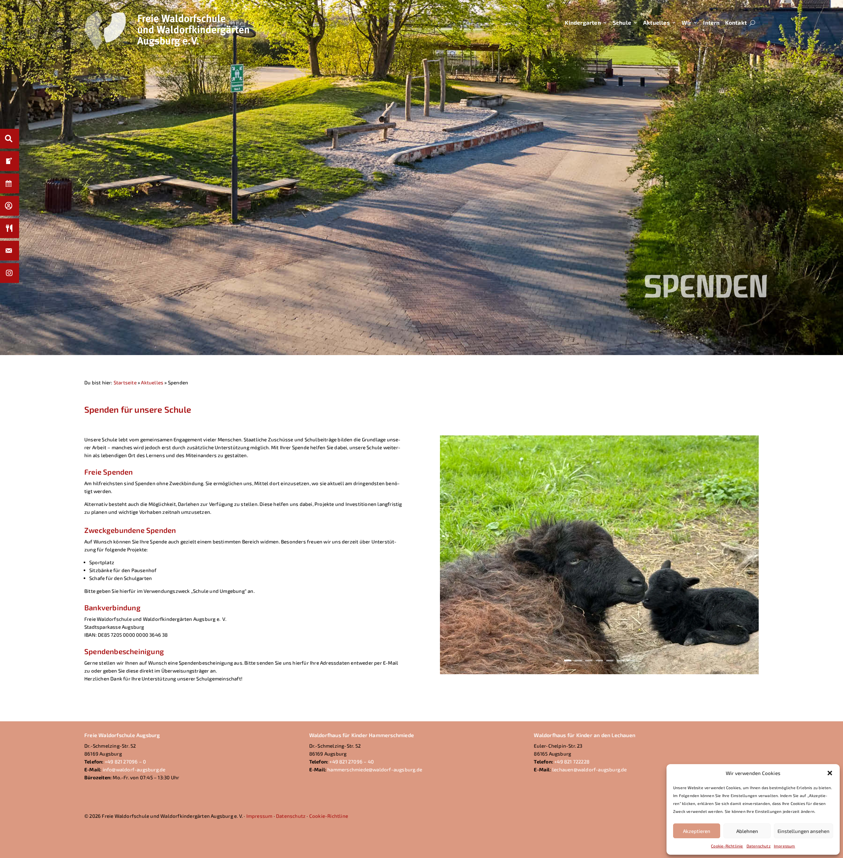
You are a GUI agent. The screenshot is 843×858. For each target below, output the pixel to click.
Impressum (784, 846)
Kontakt (736, 22)
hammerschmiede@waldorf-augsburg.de (374, 769)
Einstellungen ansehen (803, 831)
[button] (830, 773)
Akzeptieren (696, 831)
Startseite (125, 382)
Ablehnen (747, 831)
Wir (687, 22)
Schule (622, 22)
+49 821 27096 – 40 (351, 761)
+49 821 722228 (571, 761)
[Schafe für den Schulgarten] (599, 672)
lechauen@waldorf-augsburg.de (589, 769)
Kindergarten (583, 22)
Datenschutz (759, 846)
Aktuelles (656, 22)
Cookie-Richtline (328, 816)
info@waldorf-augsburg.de (134, 769)
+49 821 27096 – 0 (125, 761)
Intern (711, 22)
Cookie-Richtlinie (727, 846)
